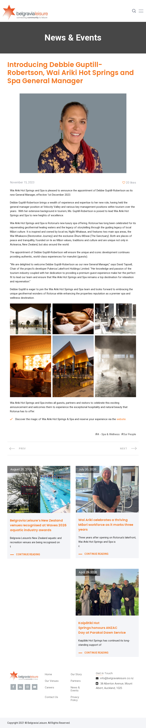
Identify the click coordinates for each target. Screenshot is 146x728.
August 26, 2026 (21, 469)
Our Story (76, 674)
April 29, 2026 (88, 572)
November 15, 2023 (22, 182)
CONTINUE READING (28, 554)
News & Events (75, 689)
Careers (49, 687)
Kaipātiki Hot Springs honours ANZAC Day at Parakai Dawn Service (102, 628)
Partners (76, 681)
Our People (129, 434)
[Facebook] (13, 687)
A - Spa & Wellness (108, 434)
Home (48, 674)
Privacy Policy (75, 698)
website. (121, 419)
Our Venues (52, 681)
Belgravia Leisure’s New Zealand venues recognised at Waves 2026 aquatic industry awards (38, 525)
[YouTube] (34, 687)
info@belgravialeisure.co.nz (117, 678)
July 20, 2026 (87, 469)
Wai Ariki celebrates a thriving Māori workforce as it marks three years (105, 525)
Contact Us (51, 697)
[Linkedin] (20, 687)
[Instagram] (27, 687)
